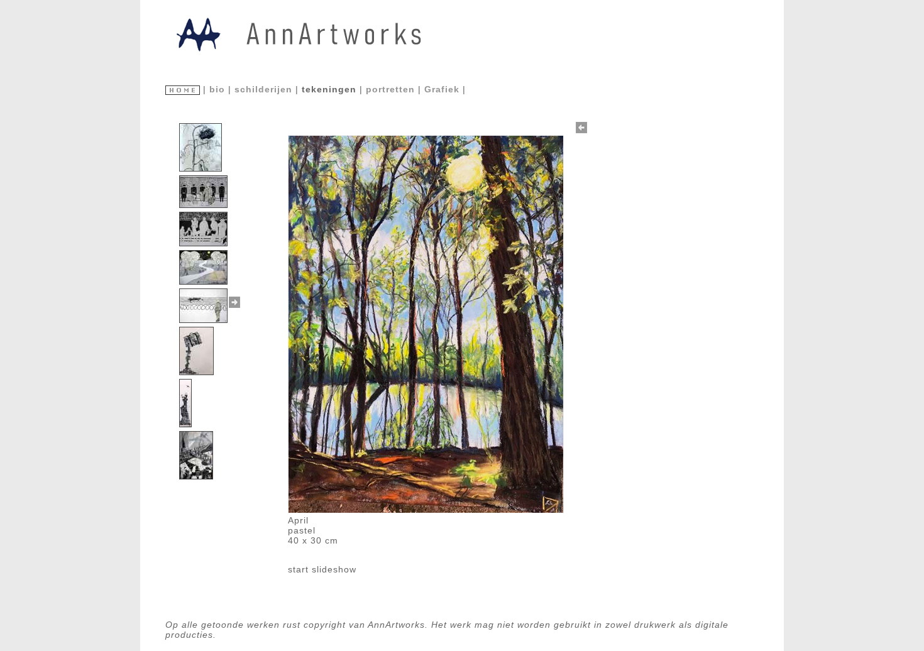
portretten (392, 89)
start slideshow (322, 569)
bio (218, 89)
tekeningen (331, 89)
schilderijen (264, 89)
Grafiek (443, 89)
